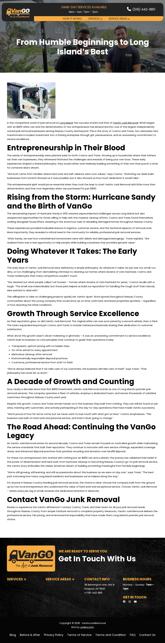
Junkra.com (87, 627)
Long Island (66, 122)
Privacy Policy (53, 635)
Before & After (30, 635)
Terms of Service (79, 635)
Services (94, 18)
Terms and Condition (110, 635)
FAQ (132, 635)
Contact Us (147, 635)
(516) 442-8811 (143, 9)
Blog (13, 635)
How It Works (72, 18)
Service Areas (118, 18)
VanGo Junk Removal (125, 122)
